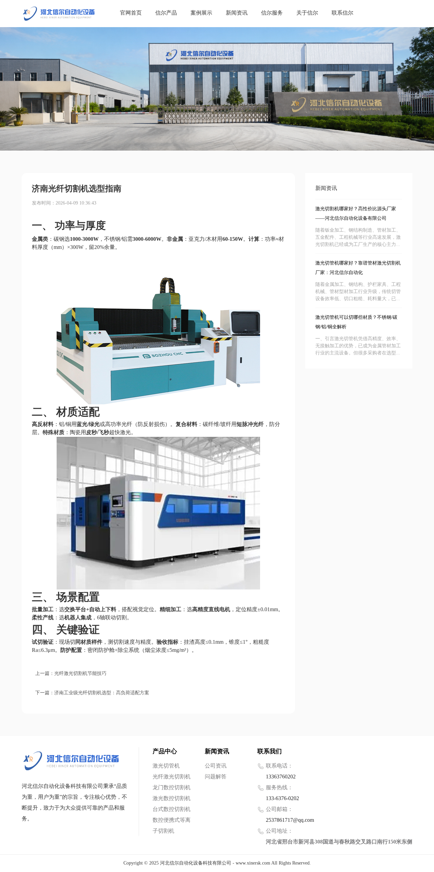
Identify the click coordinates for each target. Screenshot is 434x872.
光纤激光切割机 (172, 777)
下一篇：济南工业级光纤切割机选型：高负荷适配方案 (92, 693)
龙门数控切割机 (172, 788)
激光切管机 (166, 766)
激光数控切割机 (172, 798)
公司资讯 (215, 766)
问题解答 (215, 777)
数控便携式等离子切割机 (172, 825)
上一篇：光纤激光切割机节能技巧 (70, 673)
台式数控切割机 (172, 809)
